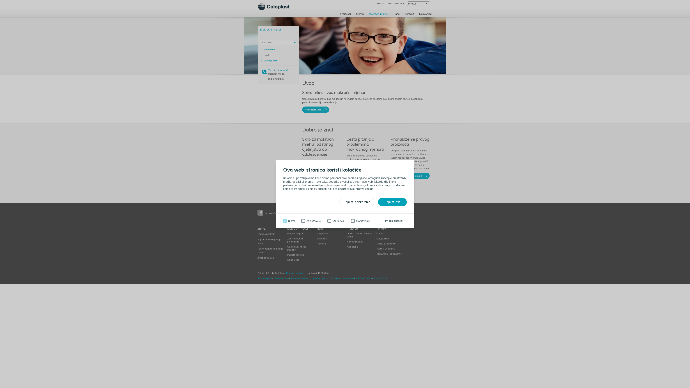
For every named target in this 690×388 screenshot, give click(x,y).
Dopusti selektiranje (357, 202)
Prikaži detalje (393, 220)
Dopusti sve (392, 202)
